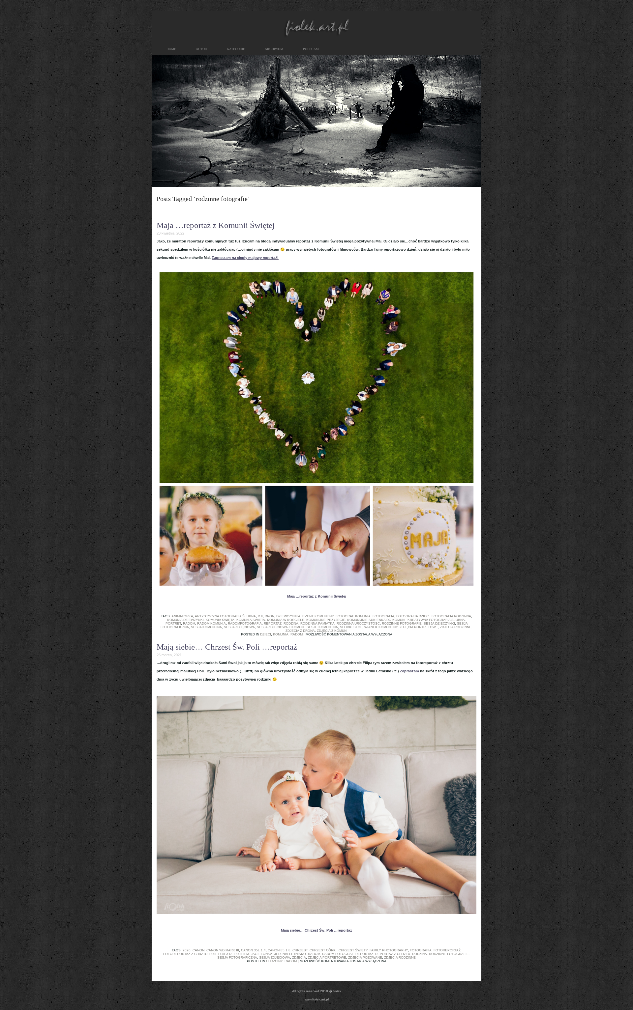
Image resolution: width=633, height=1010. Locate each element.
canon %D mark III (222, 950)
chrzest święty (353, 950)
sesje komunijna (322, 627)
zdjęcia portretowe (419, 627)
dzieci (265, 634)
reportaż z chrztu (392, 954)
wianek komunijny (381, 627)
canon (198, 950)
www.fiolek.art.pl (317, 999)
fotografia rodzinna (451, 616)
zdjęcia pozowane (365, 957)
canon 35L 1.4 (253, 950)
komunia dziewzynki (185, 620)
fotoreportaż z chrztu (185, 954)
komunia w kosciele (285, 620)
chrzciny (274, 961)
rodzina (291, 623)
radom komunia (211, 623)
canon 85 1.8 (279, 950)
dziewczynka (288, 616)
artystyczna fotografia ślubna (225, 616)
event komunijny (318, 616)
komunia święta (220, 620)
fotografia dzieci (413, 616)
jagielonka (261, 954)
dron (269, 616)
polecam (311, 49)
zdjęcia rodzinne (400, 957)
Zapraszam (409, 671)
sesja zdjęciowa (239, 627)
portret (173, 623)
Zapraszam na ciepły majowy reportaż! (245, 258)
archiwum (274, 49)
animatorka (182, 616)
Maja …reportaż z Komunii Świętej (216, 225)
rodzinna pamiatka (317, 623)
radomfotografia (245, 623)
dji (260, 616)
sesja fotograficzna (237, 957)
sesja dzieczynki (439, 623)
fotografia (383, 616)
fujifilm (241, 954)
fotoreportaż (447, 950)
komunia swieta (250, 620)
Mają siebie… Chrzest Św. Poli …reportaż (227, 646)
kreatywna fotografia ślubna (436, 620)
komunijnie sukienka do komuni (376, 620)
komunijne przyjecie (325, 620)
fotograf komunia (353, 616)
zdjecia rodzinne (455, 627)
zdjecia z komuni (332, 630)
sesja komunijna (206, 627)
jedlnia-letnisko (290, 954)
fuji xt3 (225, 954)
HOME (171, 49)
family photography (389, 950)
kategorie (236, 49)
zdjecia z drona (300, 630)
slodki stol (351, 627)
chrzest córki (323, 950)
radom (189, 623)
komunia (280, 634)
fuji (212, 954)
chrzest (300, 950)
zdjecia (299, 957)
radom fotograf (337, 954)
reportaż (273, 623)
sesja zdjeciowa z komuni (281, 627)
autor (201, 49)
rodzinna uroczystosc (358, 623)
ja (316, 596)
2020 (187, 950)
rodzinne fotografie (402, 623)
